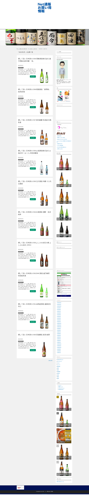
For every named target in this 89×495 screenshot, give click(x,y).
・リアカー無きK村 (60, 145)
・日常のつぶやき (60, 148)
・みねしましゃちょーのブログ (62, 139)
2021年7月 (59, 311)
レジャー (58, 364)
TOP (22, 48)
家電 (58, 368)
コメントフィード (61, 388)
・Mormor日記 (59, 135)
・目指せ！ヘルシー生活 (61, 137)
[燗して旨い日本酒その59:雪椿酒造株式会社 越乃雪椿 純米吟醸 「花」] (44, 82)
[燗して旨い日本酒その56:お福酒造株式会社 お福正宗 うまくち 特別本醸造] (44, 174)
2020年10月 (59, 326)
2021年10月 (59, 306)
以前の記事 (50, 360)
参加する (70, 294)
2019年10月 (59, 347)
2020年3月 (59, 338)
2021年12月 (59, 302)
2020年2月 (59, 340)
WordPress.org (60, 389)
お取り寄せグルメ (21, 67)
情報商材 (58, 371)
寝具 (58, 369)
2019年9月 (59, 349)
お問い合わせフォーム (60, 481)
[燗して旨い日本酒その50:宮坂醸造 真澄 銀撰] (44, 356)
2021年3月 (59, 318)
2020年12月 (59, 323)
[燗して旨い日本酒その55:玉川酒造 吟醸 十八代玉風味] (44, 205)
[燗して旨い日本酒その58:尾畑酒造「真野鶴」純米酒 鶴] (44, 113)
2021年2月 (59, 319)
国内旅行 (58, 366)
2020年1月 (59, 342)
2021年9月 (59, 307)
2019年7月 (59, 352)
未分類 (58, 373)
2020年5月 (59, 335)
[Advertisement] (44, 19)
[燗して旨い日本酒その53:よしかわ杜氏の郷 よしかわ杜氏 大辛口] (44, 266)
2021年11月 (59, 304)
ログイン (59, 385)
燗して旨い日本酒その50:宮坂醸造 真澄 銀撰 (34, 335)
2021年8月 (59, 309)
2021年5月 (59, 314)
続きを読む (33, 76)
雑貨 (58, 378)
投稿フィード (60, 386)
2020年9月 (59, 328)
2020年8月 (59, 330)
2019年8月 (59, 350)
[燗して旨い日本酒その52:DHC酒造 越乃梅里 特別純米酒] (44, 297)
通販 (58, 376)
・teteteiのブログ (59, 143)
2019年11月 (59, 345)
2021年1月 (59, 321)
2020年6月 (59, 333)
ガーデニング (59, 361)
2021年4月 (59, 316)
